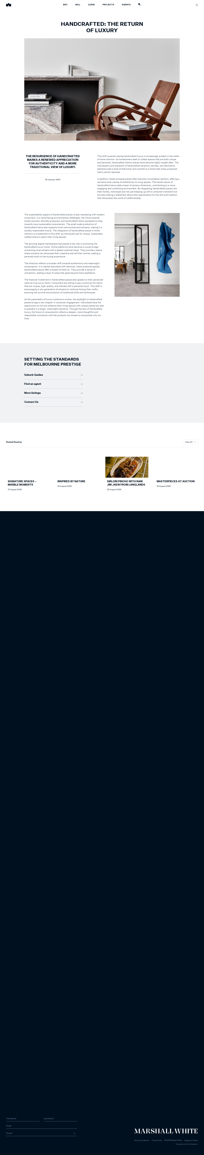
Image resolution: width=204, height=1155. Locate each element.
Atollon (195, 1140)
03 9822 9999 (12, 1141)
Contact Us (31, 402)
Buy (65, 5)
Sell (77, 5)
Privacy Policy (157, 1140)
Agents (126, 5)
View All (188, 442)
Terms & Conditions (141, 1140)
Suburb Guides (33, 375)
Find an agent (32, 384)
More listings (32, 393)
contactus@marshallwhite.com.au (21, 1144)
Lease (91, 5)
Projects (108, 5)
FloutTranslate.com (192, 1144)
